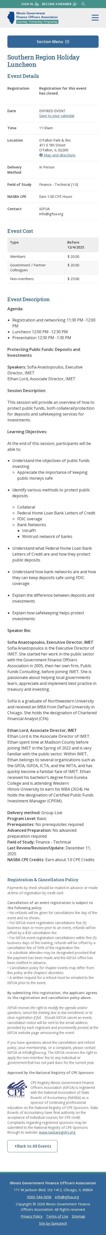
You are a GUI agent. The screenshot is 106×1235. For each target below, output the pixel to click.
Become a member (56, 4)
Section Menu (50, 41)
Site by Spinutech (53, 1223)
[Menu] (95, 18)
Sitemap (78, 1216)
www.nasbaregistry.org (57, 1132)
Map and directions (59, 155)
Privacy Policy (31, 1216)
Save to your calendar (56, 115)
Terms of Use (57, 1216)
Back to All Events (33, 1146)
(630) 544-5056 (39, 1197)
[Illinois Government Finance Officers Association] (32, 18)
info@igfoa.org (67, 1197)
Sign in (27, 4)
